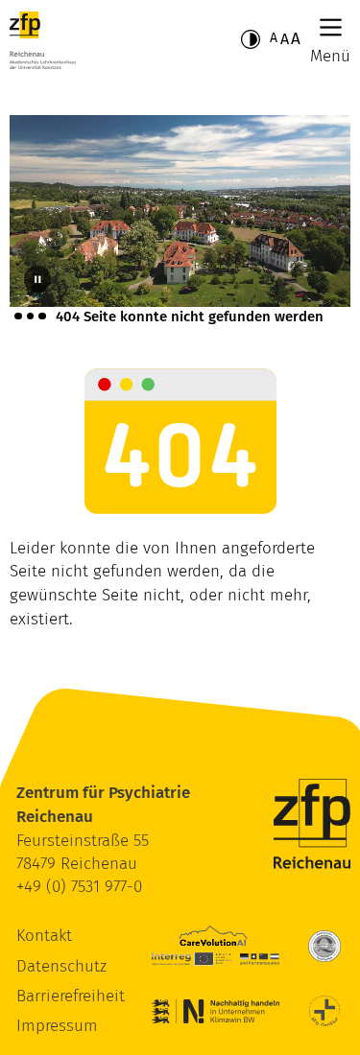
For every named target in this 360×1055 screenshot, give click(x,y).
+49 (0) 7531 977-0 (79, 887)
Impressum (57, 1026)
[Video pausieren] (37, 279)
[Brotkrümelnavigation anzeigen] (30, 316)
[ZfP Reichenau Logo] (43, 40)
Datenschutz (61, 966)
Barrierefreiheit (70, 996)
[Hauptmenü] (330, 27)
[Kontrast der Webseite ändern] (250, 39)
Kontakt (44, 936)
